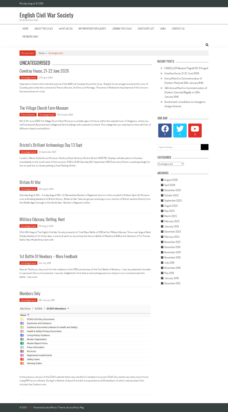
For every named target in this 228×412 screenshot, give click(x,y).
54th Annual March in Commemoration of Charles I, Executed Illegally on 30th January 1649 (185, 92)
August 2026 (171, 179)
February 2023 (171, 236)
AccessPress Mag (75, 407)
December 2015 (172, 283)
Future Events (28, 114)
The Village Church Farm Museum (44, 108)
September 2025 (173, 200)
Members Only (31, 36)
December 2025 (172, 190)
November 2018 (172, 257)
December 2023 (172, 231)
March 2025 (170, 216)
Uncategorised (28, 77)
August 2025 (171, 205)
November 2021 (172, 242)
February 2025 (171, 221)
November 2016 (172, 267)
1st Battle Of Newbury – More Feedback (48, 256)
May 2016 (169, 273)
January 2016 (171, 278)
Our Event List (146, 28)
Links (163, 28)
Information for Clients (92, 28)
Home (26, 28)
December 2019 (172, 247)
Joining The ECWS (122, 28)
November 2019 (172, 252)
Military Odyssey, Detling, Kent (42, 219)
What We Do (66, 28)
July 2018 (169, 262)
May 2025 (169, 211)
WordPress (51, 407)
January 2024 (171, 226)
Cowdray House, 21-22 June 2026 (44, 70)
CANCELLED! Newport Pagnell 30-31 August (186, 68)
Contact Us (178, 28)
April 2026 (169, 185)
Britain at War (30, 182)
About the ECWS (44, 28)
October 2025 (171, 195)
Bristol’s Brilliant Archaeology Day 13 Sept (51, 145)
